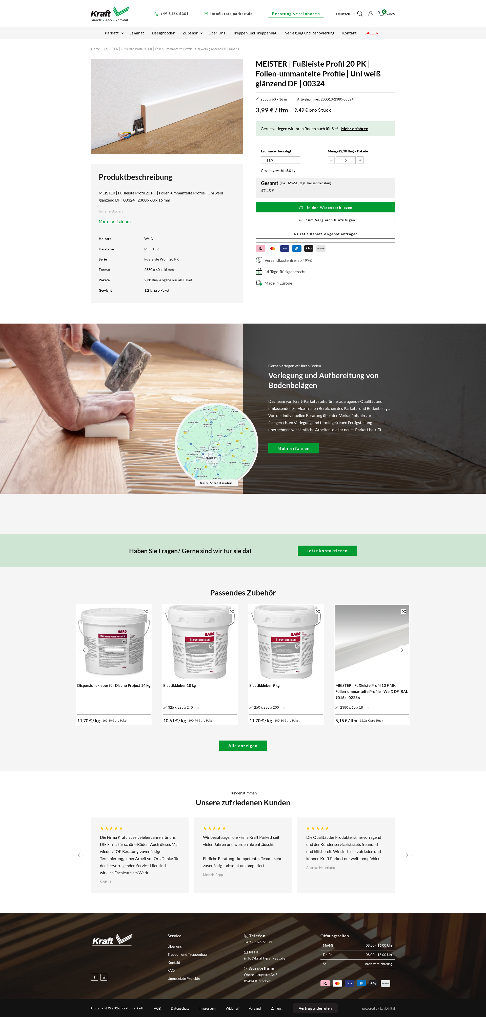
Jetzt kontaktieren (327, 550)
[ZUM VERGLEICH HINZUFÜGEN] (145, 611)
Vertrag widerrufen (315, 1008)
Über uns (175, 946)
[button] (113, 32)
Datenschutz (180, 1008)
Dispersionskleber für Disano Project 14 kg (113, 685)
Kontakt (174, 962)
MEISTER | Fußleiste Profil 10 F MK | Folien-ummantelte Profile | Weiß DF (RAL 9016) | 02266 (371, 691)
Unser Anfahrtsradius (216, 482)
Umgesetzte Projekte (184, 978)
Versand (255, 1008)
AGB (157, 1008)
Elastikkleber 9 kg (264, 685)
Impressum (207, 1008)
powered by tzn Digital (378, 1008)
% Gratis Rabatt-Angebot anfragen (325, 234)
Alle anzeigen (243, 745)
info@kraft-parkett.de (265, 958)
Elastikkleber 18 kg (179, 685)
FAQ (171, 970)
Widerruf (232, 1008)
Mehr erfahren (115, 221)
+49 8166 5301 (258, 942)
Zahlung (276, 1008)
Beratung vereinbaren (296, 13)
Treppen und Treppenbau (187, 954)
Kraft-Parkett (133, 1008)
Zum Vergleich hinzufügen (330, 220)
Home (95, 49)
